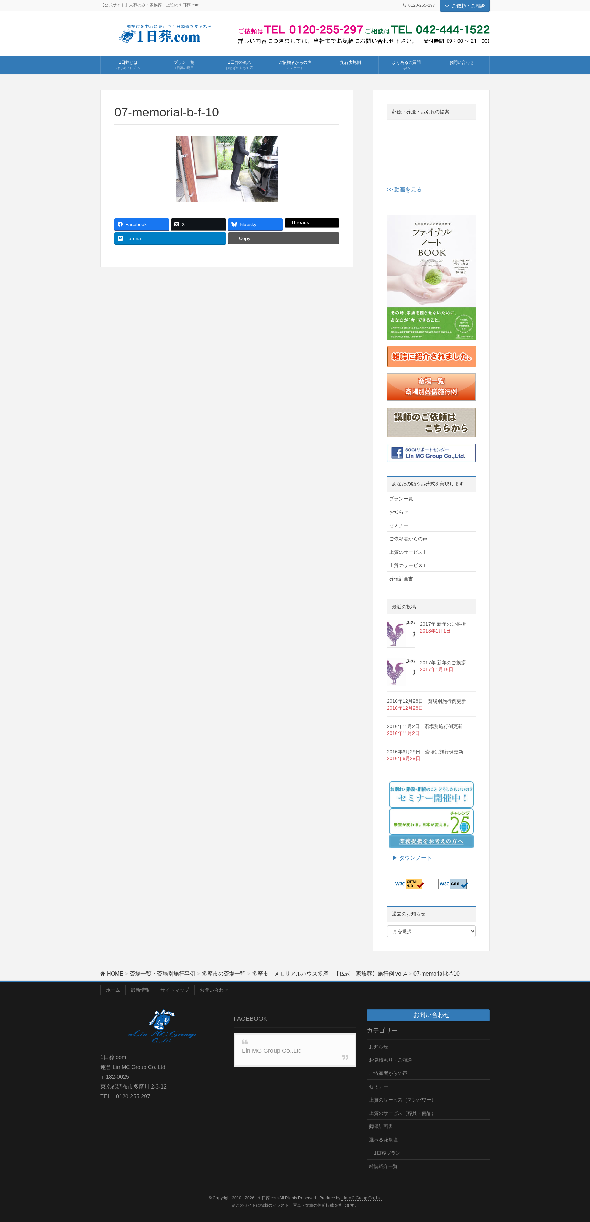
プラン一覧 (401, 498)
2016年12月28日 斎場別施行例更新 (426, 701)
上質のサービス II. (408, 565)
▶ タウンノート (409, 858)
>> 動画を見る (404, 190)
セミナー (398, 525)
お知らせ (398, 512)
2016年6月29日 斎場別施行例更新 (425, 751)
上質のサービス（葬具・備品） (402, 1113)
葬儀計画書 (401, 578)
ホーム (113, 990)
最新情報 (140, 990)
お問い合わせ (214, 990)
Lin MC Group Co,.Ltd (361, 1198)
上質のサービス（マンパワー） (402, 1100)
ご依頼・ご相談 (468, 6)
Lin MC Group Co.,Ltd (272, 1050)
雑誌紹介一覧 (383, 1166)
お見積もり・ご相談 (390, 1060)
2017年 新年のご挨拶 (443, 624)
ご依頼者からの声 (408, 538)
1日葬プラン (387, 1153)
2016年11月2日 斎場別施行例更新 (425, 726)
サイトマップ (174, 990)
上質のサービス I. (408, 552)
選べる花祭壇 (383, 1139)
